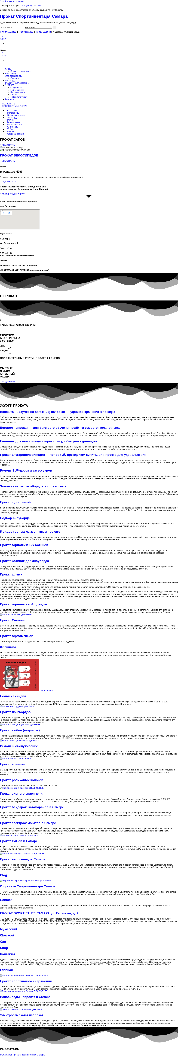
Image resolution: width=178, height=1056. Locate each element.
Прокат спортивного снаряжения (26, 981)
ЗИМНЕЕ (9, 85)
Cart (3, 941)
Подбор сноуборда (15, 518)
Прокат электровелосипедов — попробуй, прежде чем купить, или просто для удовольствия (73, 454)
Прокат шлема (11, 574)
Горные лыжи (17, 90)
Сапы (38, 5)
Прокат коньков (12, 764)
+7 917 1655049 (43, 32)
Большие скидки (13, 696)
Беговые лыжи (17, 92)
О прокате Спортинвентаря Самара (27, 886)
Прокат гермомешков (20, 71)
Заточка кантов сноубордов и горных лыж (33, 486)
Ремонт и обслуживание (17, 83)
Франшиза (8, 647)
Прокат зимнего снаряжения (22, 793)
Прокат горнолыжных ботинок (24, 545)
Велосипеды (11, 73)
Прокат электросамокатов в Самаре (28, 823)
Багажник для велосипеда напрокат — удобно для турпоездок (49, 441)
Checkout (7, 935)
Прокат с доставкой (15, 502)
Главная (6, 970)
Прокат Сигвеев (12, 620)
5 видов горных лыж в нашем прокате (30, 531)
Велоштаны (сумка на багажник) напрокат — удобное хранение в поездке (57, 412)
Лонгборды (10, 80)
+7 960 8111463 (25, 32)
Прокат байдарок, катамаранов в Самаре (32, 807)
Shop (4, 948)
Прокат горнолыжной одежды (23, 604)
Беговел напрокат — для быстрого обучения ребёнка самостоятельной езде (60, 427)
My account (8, 929)
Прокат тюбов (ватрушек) (20, 730)
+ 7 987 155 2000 (8, 32)
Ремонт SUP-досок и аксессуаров (26, 470)
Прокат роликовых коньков (21, 780)
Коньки (13, 95)
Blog (3, 875)
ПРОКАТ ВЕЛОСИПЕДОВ (19, 155)
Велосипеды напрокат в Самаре (25, 997)
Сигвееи (14, 78)
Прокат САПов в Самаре (19, 841)
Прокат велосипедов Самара (22, 859)
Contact (6, 900)
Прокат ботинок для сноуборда (24, 561)
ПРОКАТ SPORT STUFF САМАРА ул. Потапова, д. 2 (39, 913)
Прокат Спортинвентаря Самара (34, 16)
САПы (8, 69)
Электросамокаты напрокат (21, 1015)
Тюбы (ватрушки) (18, 97)
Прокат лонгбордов (15, 712)
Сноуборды (28, 5)
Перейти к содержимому (12, 1)
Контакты (9, 99)
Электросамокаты (14, 76)
